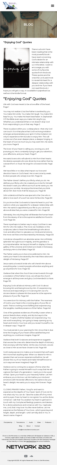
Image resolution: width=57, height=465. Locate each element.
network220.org (31, 441)
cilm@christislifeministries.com (28, 430)
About (28, 426)
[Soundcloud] (31, 456)
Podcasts (48, 422)
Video (39, 422)
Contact (37, 426)
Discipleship (8, 422)
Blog (20, 426)
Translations (20, 422)
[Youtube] (26, 456)
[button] (52, 5)
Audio (31, 422)
